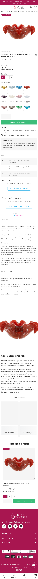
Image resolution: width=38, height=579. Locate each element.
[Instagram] (10, 526)
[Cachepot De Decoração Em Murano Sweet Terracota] (19, 464)
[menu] (2, 7)
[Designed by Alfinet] (19, 570)
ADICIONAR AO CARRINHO (19, 122)
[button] (31, 47)
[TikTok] (21, 526)
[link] (9, 428)
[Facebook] (4, 526)
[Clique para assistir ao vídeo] (19, 329)
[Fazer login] (31, 7)
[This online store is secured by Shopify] (6, 551)
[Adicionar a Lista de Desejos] (36, 55)
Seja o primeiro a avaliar (19, 189)
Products (14, 11)
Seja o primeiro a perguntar (19, 206)
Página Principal (5, 11)
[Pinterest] (15, 526)
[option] (19, 31)
